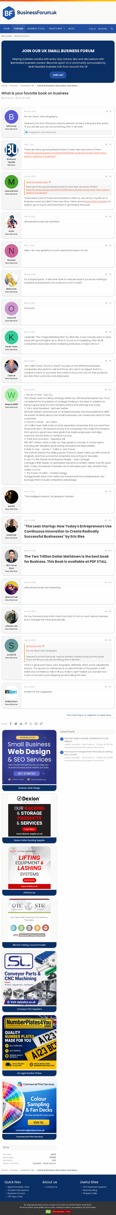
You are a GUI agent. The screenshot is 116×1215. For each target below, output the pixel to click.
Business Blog (90, 1190)
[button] (64, 28)
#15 (110, 611)
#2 (110, 144)
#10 (110, 389)
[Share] (107, 111)
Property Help (90, 1193)
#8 (110, 332)
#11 (110, 491)
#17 (110, 686)
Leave (68, 1212)
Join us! (58, 75)
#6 (110, 274)
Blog (71, 28)
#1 (110, 111)
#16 (110, 640)
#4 (110, 216)
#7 (110, 303)
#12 (110, 520)
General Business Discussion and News (84, 747)
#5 (110, 245)
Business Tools (36, 28)
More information (59, 1212)
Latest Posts (67, 731)
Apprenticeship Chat (18, 1186)
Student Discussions (18, 1190)
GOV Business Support (94, 1186)
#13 (110, 550)
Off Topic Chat (15, 1196)
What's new (55, 28)
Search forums (21, 36)
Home (7, 28)
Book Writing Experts (96, 201)
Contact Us (51, 1186)
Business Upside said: (37, 182)
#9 (110, 361)
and (42, 132)
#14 (110, 582)
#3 (110, 176)
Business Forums (16, 1193)
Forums (18, 28)
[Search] (112, 29)
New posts (6, 36)
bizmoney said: (33, 646)
